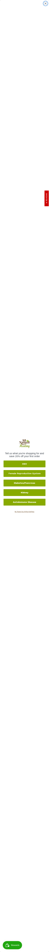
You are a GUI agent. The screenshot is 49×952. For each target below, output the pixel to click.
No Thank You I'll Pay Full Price (24, 511)
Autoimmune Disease (24, 502)
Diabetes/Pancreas (24, 483)
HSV (24, 464)
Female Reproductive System (25, 473)
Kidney (24, 492)
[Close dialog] (45, 3)
